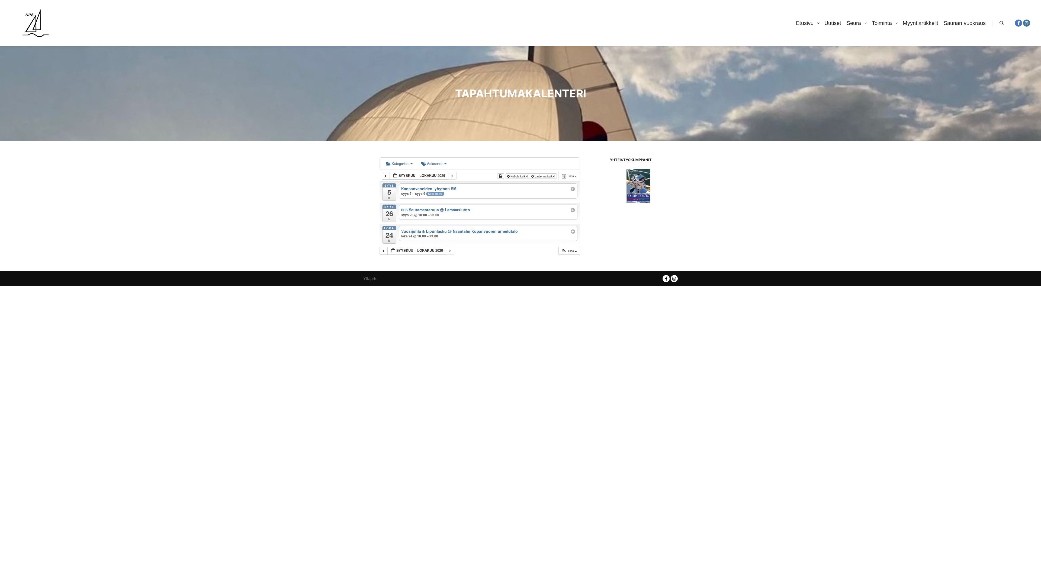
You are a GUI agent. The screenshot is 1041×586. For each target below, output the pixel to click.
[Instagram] (1026, 23)
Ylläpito (370, 278)
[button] (569, 250)
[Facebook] (1018, 23)
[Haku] (1002, 23)
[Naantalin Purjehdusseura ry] (35, 23)
